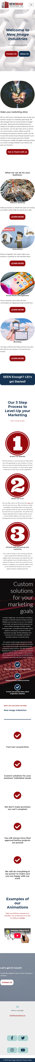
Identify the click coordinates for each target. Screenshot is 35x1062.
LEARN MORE (17, 217)
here (29, 503)
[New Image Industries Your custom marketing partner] (12, 4)
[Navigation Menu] (31, 4)
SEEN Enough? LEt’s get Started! (17, 379)
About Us (24, 54)
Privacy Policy (27, 1060)
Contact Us (11, 54)
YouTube (22, 918)
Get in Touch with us (17, 152)
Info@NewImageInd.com (17, 1015)
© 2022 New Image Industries (12, 1060)
